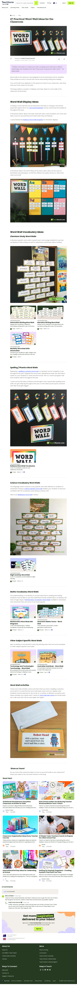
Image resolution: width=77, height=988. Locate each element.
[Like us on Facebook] (45, 969)
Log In (54, 981)
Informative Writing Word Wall (22, 322)
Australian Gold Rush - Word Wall (50, 666)
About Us (4, 950)
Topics (33, 7)
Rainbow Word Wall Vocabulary (22, 466)
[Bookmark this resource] (59, 59)
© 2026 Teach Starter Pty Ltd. (67, 981)
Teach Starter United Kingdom (48, 962)
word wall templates (36, 108)
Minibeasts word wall (25, 495)
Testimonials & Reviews (9, 956)
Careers (4, 959)
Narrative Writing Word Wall (48, 322)
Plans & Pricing (43, 950)
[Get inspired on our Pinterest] (50, 969)
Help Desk (5, 970)
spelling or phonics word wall (28, 371)
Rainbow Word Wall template (33, 120)
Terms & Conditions (16, 981)
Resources (5, 7)
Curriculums (42, 953)
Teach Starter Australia (46, 956)
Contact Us (5, 973)
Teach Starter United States (47, 959)
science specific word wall (33, 489)
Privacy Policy (38, 981)
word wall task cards (47, 695)
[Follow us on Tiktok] (40, 969)
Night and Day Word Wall (20, 575)
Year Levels (25, 7)
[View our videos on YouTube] (47, 969)
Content (42, 3)
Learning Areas (14, 7)
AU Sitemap (47, 981)
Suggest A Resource (8, 976)
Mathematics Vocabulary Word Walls (37, 600)
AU (56, 3)
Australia (6, 981)
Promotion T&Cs (28, 981)
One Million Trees (9, 953)
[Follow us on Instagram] (43, 969)
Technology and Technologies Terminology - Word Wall (22, 667)
